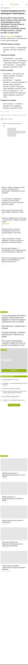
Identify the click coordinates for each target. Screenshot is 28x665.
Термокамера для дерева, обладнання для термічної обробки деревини (14, 567)
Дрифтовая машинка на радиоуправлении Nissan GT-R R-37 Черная (13, 475)
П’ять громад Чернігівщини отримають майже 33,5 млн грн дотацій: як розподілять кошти (13, 343)
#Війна (20, 115)
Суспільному (9, 36)
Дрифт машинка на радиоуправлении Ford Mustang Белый (12, 498)
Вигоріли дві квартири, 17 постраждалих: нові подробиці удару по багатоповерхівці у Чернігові (14, 250)
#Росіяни (24, 115)
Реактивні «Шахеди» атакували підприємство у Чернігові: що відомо (13, 334)
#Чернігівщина (4, 115)
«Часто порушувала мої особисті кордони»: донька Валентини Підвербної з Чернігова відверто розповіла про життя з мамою (14, 318)
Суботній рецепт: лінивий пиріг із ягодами (14, 327)
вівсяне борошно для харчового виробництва (12, 521)
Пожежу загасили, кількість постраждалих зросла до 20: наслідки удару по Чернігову (11, 231)
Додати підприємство (14, 405)
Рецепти (6, 359)
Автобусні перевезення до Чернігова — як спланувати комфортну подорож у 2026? (14, 220)
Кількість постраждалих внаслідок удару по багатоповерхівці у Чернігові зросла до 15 (13, 259)
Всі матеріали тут (14, 370)
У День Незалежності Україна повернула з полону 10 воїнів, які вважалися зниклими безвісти (13, 240)
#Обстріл (9, 115)
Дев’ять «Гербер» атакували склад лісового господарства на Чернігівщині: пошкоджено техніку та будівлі (13, 190)
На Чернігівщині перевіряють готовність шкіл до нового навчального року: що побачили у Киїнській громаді (13, 201)
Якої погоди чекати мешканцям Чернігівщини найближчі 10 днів (13, 211)
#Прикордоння (15, 115)
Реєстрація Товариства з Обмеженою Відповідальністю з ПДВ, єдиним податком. (12, 544)
